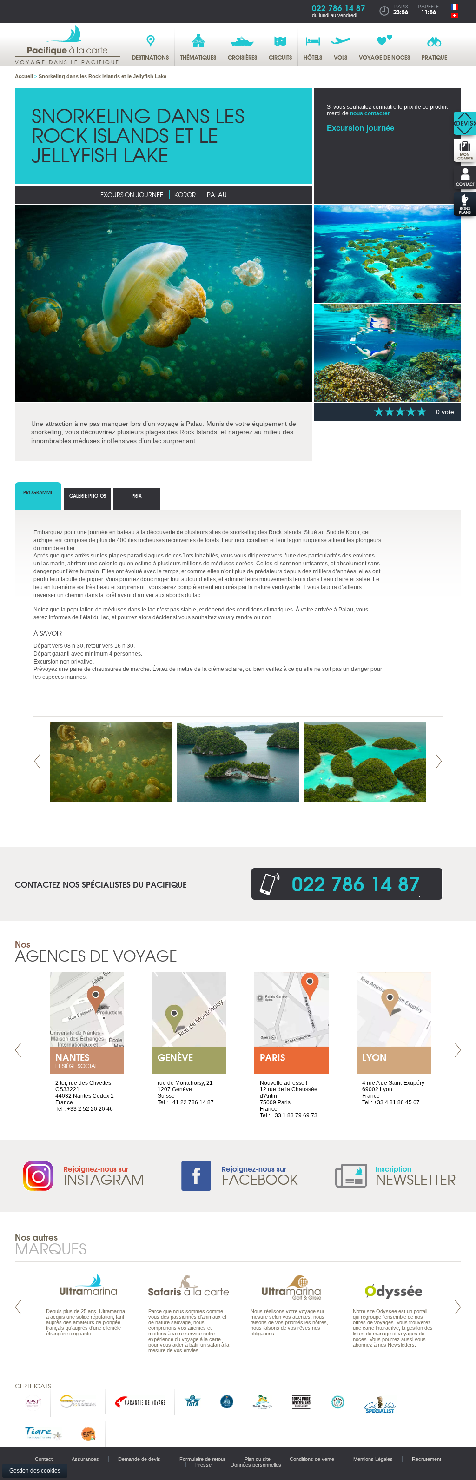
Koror (185, 194)
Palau (217, 194)
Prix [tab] (137, 495)
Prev (37, 761)
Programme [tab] (38, 492)
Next (439, 761)
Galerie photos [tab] (87, 495)
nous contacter (370, 113)
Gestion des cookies (34, 1470)
